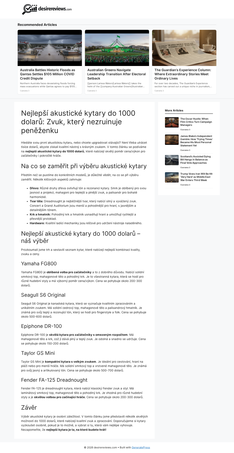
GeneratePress (141, 447)
